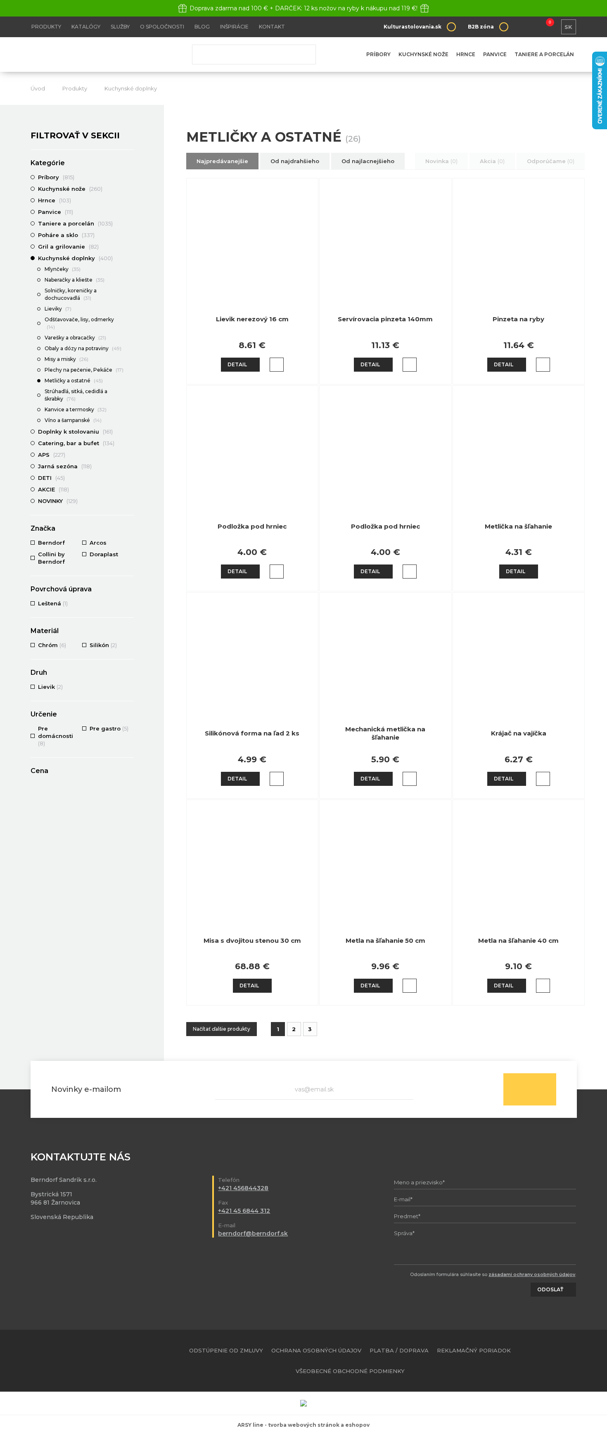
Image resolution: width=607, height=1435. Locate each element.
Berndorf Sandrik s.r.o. (90, 54)
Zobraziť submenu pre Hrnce (130, 200)
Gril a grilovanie (68, 246)
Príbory (378, 54)
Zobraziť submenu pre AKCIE (130, 489)
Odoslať (529, 1089)
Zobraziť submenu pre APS (130, 455)
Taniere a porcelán (544, 54)
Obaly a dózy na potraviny (83, 348)
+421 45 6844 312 (244, 1210)
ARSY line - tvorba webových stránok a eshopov (303, 1425)
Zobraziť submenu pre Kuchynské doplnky (130, 258)
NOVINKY (58, 501)
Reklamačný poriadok (474, 1350)
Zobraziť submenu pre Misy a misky (130, 360)
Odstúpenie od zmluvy (226, 1350)
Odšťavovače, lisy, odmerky (79, 323)
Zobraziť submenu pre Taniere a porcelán (130, 223)
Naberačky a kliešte (74, 280)
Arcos (99, 542)
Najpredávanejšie (222, 161)
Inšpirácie (234, 27)
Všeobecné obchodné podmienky (350, 1371)
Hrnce (465, 54)
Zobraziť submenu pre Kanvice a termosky (130, 410)
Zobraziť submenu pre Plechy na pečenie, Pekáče (130, 370)
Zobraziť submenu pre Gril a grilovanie (130, 246)
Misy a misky (66, 359)
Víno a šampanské (73, 420)
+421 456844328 (243, 1188)
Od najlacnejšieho (367, 161)
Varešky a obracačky (75, 337)
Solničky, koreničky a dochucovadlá (71, 294)
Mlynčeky (63, 269)
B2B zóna (481, 27)
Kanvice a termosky (76, 409)
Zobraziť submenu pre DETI (130, 478)
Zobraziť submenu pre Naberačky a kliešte (130, 280)
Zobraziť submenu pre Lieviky (130, 309)
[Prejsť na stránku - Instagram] (570, 1360)
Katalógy (85, 27)
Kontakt (272, 27)
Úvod (38, 88)
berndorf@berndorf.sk (253, 1233)
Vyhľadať (303, 54)
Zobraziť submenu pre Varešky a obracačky (130, 338)
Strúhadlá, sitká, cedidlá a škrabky (76, 395)
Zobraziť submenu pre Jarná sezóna (130, 466)
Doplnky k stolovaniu (75, 431)
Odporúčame (550, 161)
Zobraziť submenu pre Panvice (130, 212)
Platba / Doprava (399, 1350)
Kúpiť (277, 365)
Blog (202, 27)
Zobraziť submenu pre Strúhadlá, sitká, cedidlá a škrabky (130, 392)
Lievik (50, 686)
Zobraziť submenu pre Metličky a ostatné (130, 381)
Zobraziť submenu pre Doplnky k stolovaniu (130, 431)
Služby (120, 27)
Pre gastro (109, 728)
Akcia (492, 161)
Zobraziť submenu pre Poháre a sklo (130, 235)
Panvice (495, 54)
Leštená (53, 603)
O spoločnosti (162, 27)
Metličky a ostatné (74, 380)
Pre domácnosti (55, 736)
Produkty (46, 27)
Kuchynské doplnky (130, 88)
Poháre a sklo (66, 235)
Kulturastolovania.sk (412, 27)
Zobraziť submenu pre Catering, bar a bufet (130, 443)
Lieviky (58, 309)
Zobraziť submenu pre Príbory (130, 177)
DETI (51, 477)
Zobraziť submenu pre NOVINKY (130, 501)
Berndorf (51, 542)
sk (568, 27)
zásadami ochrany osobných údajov (531, 1274)
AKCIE (53, 489)
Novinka (441, 161)
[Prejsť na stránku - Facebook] (556, 1360)
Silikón (103, 645)
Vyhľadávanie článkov (254, 54)
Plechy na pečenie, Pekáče (84, 370)
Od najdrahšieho (294, 161)
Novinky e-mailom (86, 1089)
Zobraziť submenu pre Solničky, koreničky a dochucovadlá (130, 291)
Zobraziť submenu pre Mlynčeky (130, 270)
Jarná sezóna (65, 466)
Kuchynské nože (423, 54)
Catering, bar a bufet (76, 443)
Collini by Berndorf (51, 558)
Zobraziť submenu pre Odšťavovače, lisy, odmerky (130, 320)
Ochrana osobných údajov (316, 1350)
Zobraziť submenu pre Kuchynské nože (130, 189)
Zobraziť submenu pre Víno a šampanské (130, 421)
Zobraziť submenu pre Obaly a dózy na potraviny (130, 349)
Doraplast (104, 554)
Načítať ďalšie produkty (221, 1029)
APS (51, 454)
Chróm (52, 645)
